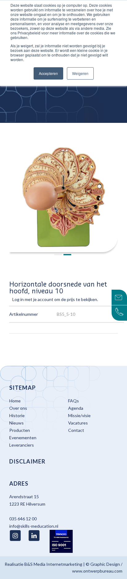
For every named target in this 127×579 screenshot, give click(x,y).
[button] (58, 255)
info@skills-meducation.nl (33, 526)
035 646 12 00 (23, 518)
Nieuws (16, 422)
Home (15, 400)
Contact (76, 430)
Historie (17, 415)
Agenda (75, 408)
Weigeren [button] (80, 73)
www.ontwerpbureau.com (97, 570)
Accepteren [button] (48, 73)
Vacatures (78, 422)
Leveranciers (21, 445)
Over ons (18, 408)
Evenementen (22, 437)
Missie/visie (79, 415)
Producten (19, 430)
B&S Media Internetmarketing (53, 564)
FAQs (73, 400)
